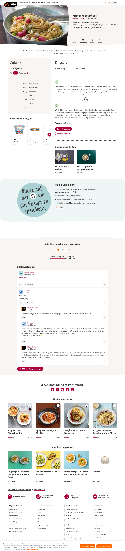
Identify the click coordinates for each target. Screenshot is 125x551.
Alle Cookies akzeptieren (104, 546)
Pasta (87, 27)
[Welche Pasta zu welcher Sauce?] (48, 466)
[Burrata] (105, 466)
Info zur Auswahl (27, 73)
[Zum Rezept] (20, 421)
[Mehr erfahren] (64, 169)
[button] (21, 273)
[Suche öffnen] (105, 2)
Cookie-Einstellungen (72, 531)
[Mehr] (104, 284)
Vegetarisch (78, 27)
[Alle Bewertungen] (76, 18)
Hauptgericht (96, 27)
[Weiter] (49, 135)
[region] (62, 546)
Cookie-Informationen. (32, 549)
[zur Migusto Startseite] (10, 3)
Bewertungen (57, 256)
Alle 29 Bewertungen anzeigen (30, 369)
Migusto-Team (32, 308)
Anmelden (114, 2)
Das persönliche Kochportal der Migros (19, 489)
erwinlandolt (29, 272)
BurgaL (27, 291)
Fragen (70, 256)
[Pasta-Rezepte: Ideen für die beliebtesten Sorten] (76, 466)
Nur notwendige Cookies (87, 546)
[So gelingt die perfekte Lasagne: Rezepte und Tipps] (20, 466)
